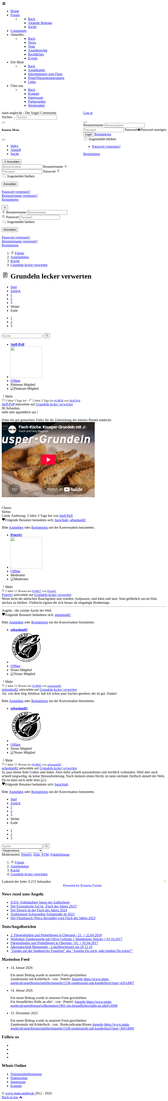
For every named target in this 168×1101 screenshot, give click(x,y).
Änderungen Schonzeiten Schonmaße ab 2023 (42, 914)
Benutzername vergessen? (20, 195)
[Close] (3, 139)
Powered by (71, 885)
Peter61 (16, 535)
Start (13, 287)
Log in (88, 113)
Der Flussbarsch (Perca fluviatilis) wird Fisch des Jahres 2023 (52, 918)
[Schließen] (85, 122)
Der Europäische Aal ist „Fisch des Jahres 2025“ (43, 906)
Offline (15, 381)
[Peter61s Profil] (26, 567)
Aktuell (15, 150)
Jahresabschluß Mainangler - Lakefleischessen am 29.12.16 (51, 947)
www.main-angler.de (20, 1093)
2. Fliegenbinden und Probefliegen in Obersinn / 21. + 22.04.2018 (56, 935)
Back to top (10, 1097)
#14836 (58, 400)
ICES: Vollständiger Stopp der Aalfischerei (40, 902)
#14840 (36, 685)
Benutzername (93, 125)
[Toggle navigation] (3, 122)
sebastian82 (78, 520)
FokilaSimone (60, 854)
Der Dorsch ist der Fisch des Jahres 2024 (38, 910)
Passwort (131, 130)
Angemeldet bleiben (102, 139)
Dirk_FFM (41, 854)
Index (14, 146)
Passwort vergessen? (106, 146)
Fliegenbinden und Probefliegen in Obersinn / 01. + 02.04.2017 (54, 943)
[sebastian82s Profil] (26, 662)
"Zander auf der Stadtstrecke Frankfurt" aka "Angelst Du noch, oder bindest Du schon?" (71, 951)
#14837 (36, 591)
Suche (14, 154)
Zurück (15, 291)
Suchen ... (9, 117)
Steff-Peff (17, 344)
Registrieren (102, 134)
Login (88, 134)
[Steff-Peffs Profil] (26, 377)
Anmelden (10, 184)
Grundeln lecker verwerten (54, 404)
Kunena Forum (91, 885)
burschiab (61, 520)
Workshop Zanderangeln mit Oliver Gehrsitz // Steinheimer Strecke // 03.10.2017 (66, 939)
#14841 (36, 764)
